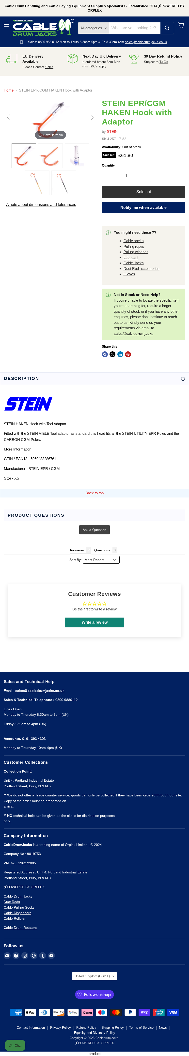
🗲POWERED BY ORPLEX (94, 1043)
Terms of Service (141, 1027)
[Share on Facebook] (105, 354)
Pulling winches (136, 252)
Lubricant (131, 257)
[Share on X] (112, 354)
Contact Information (31, 1027)
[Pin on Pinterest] (128, 354)
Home (9, 90)
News (163, 1027)
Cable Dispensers (17, 913)
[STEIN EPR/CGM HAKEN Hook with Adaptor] (24, 155)
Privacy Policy (60, 1027)
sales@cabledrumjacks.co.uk (146, 42)
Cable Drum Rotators (20, 928)
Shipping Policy (113, 1027)
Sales (49, 67)
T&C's (163, 62)
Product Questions (36, 515)
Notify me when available (143, 207)
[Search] (167, 28)
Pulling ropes (134, 246)
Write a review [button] (95, 622)
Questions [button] (102, 550)
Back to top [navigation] (94, 493)
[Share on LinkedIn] (120, 354)
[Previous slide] (9, 117)
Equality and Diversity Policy (94, 1033)
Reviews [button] (77, 550)
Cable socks (134, 241)
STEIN (112, 131)
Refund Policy (86, 1027)
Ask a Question (94, 530)
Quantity (108, 165)
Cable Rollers (14, 918)
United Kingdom (92, 976)
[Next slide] (92, 117)
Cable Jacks (134, 263)
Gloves (129, 274)
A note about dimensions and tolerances (41, 204)
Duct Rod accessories (141, 268)
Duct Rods (12, 902)
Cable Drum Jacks (18, 896)
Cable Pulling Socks (19, 907)
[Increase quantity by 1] (145, 176)
